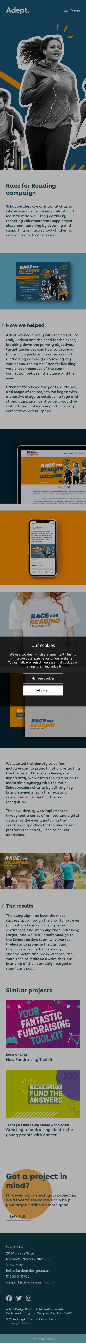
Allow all (43, 690)
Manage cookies (43, 678)
